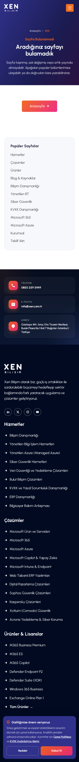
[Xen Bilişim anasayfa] (11, 8)
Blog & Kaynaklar (23, 178)
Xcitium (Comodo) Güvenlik (30, 611)
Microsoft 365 (21, 217)
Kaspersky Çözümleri (25, 602)
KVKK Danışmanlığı (24, 209)
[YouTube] (37, 412)
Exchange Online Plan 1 (26, 698)
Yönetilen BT (20, 194)
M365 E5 (16, 654)
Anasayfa (35, 30)
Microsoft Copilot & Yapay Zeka (33, 558)
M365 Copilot (19, 663)
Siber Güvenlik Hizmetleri (28, 462)
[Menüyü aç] (70, 8)
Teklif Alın (18, 241)
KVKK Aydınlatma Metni (24, 741)
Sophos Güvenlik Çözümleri (29, 593)
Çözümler (18, 163)
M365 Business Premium (27, 645)
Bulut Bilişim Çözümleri (25, 479)
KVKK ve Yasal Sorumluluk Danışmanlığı (38, 488)
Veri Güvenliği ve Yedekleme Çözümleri (38, 470)
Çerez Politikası (62, 737)
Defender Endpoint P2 (26, 672)
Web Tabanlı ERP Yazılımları (29, 575)
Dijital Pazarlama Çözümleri (29, 584)
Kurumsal (17, 233)
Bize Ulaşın (37, 120)
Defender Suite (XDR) (25, 680)
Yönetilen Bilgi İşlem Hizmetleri (31, 444)
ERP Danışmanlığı (22, 497)
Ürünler (16, 170)
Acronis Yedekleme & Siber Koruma (36, 619)
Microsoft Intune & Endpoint (30, 567)
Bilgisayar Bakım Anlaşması (29, 506)
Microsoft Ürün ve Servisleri (29, 531)
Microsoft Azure (22, 225)
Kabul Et (56, 750)
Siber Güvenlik (21, 202)
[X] (18, 412)
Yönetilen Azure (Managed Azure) (34, 453)
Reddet (22, 750)
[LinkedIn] (8, 412)
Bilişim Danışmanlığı (25, 186)
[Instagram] (27, 412)
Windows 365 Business (26, 689)
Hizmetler (18, 155)
